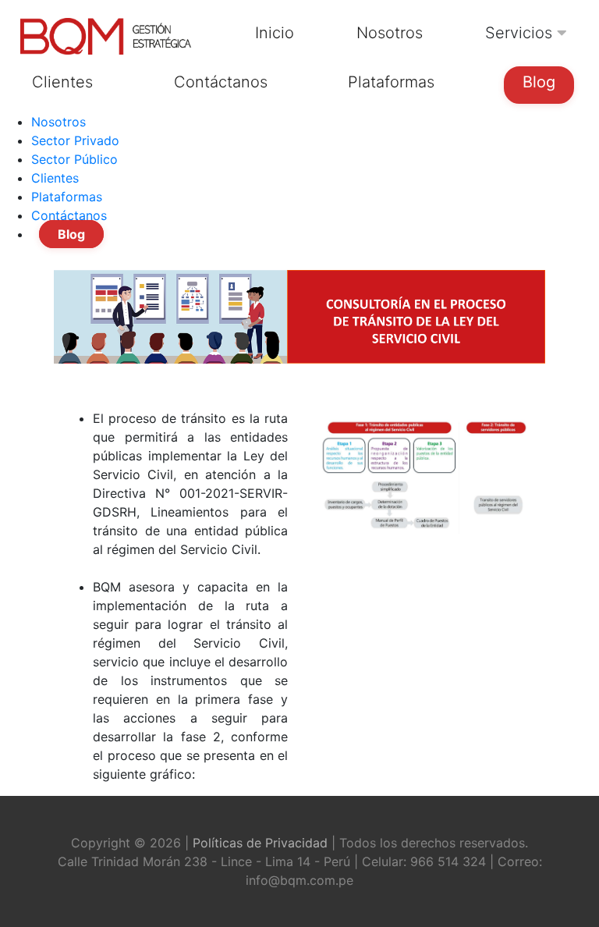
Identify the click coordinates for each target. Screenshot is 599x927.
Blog (71, 234)
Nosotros (58, 122)
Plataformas (66, 196)
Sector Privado (75, 140)
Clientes (55, 178)
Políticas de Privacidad (260, 843)
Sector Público (74, 159)
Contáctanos (69, 215)
